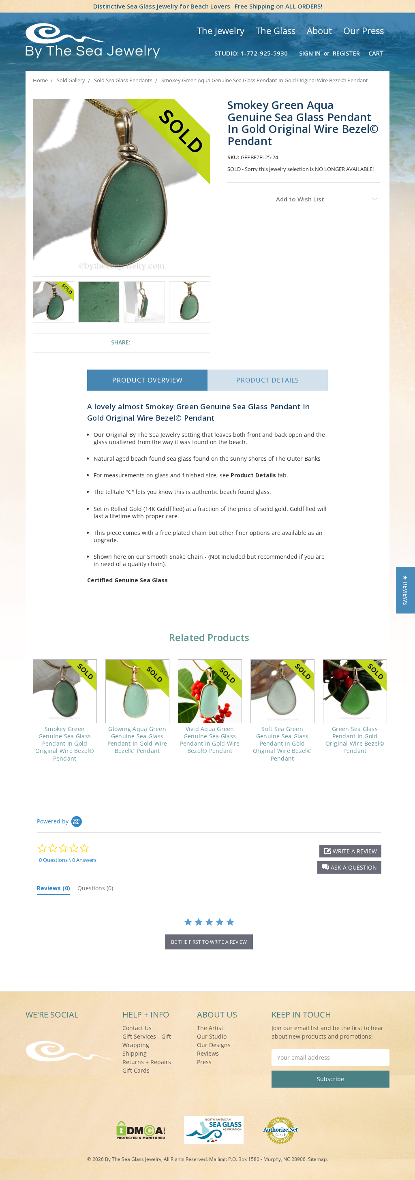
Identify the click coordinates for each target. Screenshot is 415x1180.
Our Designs (214, 1045)
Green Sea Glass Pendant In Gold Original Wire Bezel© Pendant (355, 740)
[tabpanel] (64, 715)
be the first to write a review (209, 941)
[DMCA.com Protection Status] (141, 1129)
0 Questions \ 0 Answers (67, 860)
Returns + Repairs (146, 1062)
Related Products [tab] (209, 637)
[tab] (53, 890)
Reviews (208, 1053)
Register (346, 53)
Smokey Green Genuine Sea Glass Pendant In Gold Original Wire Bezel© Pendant (64, 743)
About (319, 30)
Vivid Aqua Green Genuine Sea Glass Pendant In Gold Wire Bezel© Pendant (210, 740)
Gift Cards (136, 1070)
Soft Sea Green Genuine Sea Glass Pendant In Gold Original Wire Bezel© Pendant (282, 743)
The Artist (210, 1028)
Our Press (363, 30)
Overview (147, 380)
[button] (349, 867)
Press (204, 1062)
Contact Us (137, 1028)
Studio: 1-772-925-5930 (251, 53)
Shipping (134, 1053)
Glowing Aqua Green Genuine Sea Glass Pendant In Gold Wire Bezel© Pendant (137, 740)
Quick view (64, 691)
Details (267, 380)
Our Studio (212, 1036)
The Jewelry (220, 30)
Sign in (310, 53)
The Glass (275, 30)
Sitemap (317, 1159)
